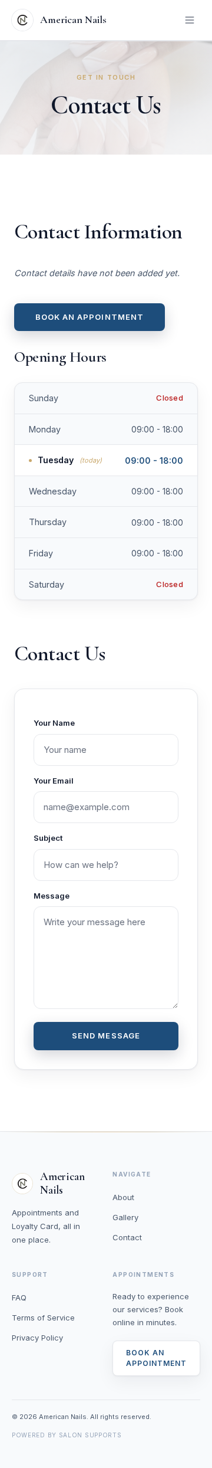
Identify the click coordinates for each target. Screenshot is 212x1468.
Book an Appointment (89, 317)
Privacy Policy (37, 1337)
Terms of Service (43, 1317)
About (123, 1197)
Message (51, 895)
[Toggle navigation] (189, 20)
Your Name (54, 723)
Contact (127, 1237)
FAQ (19, 1297)
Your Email (54, 780)
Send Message (106, 1035)
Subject (48, 838)
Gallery (125, 1217)
